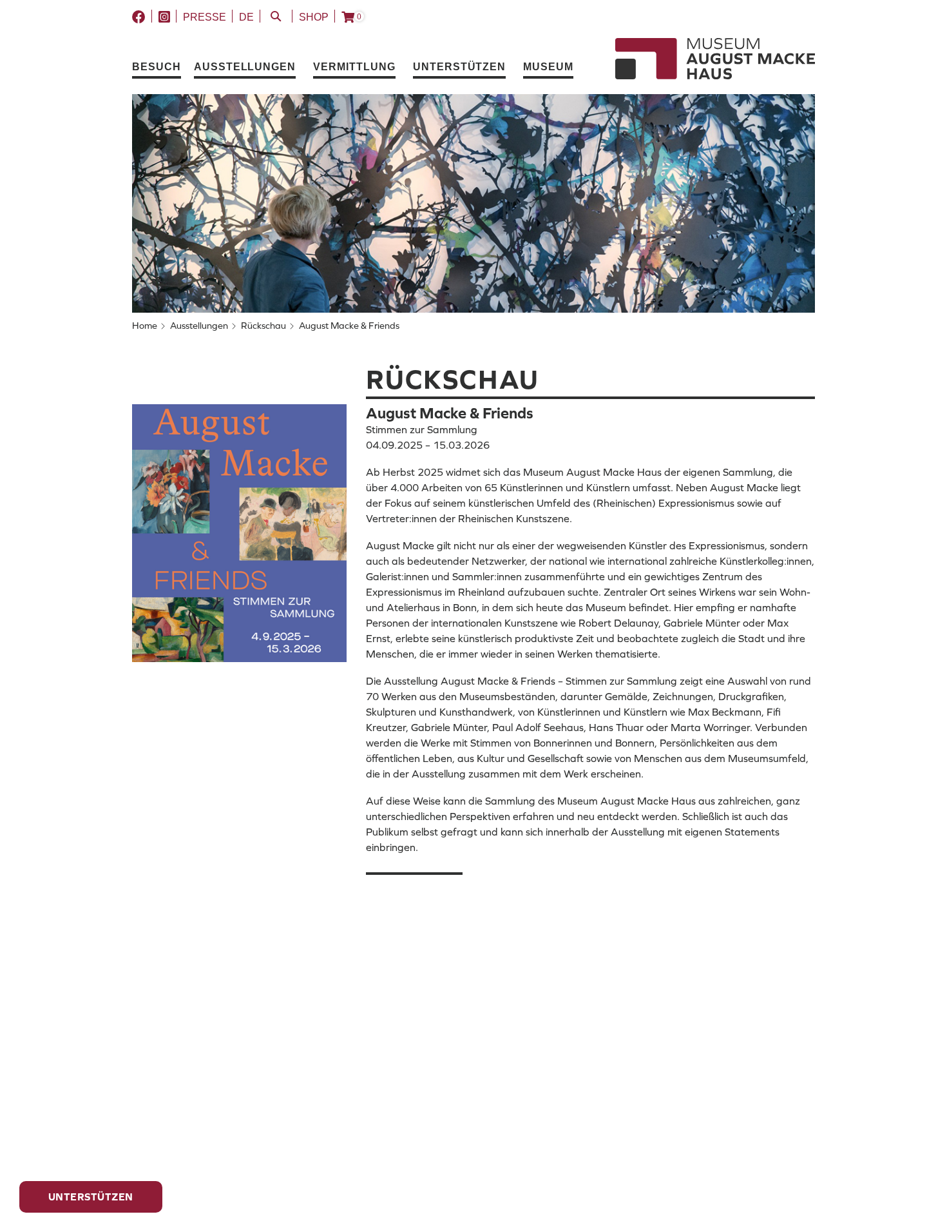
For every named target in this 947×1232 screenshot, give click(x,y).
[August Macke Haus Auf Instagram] (164, 17)
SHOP (314, 17)
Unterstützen (459, 66)
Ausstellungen (245, 66)
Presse (204, 17)
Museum (548, 66)
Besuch (156, 66)
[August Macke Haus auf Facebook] (139, 17)
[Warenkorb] (347, 17)
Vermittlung (354, 66)
